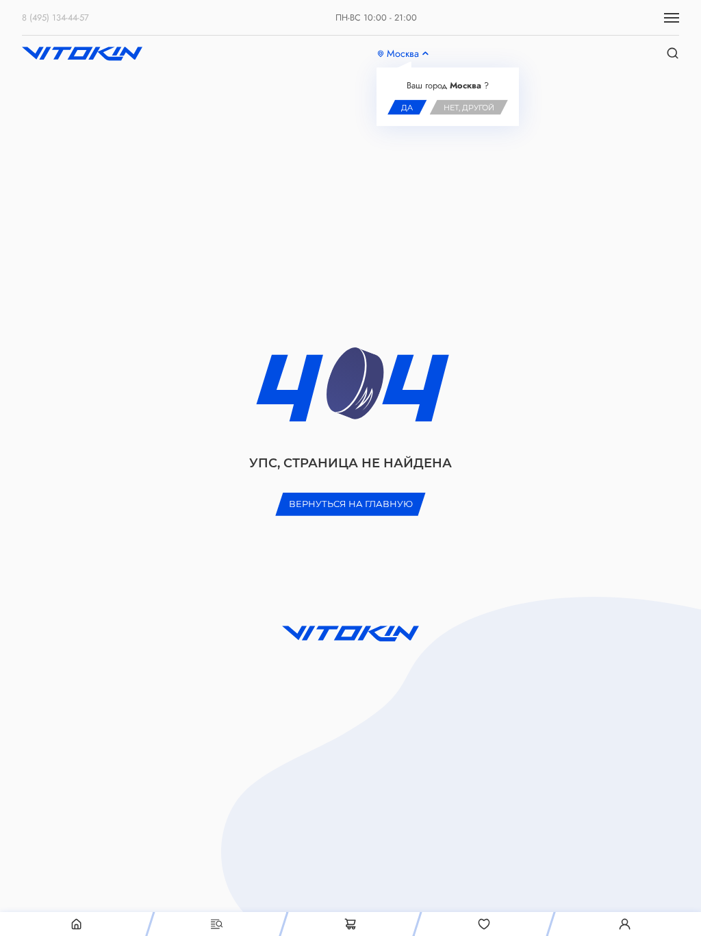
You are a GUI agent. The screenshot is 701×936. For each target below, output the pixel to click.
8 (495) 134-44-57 (55, 17)
